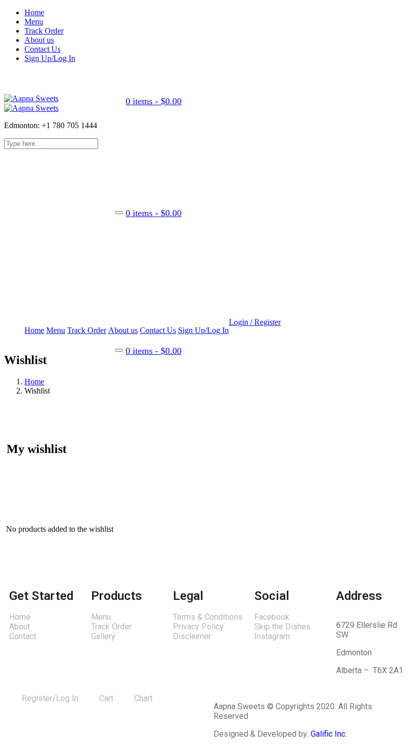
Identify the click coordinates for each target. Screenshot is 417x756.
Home (34, 12)
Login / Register (255, 322)
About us (39, 40)
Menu (33, 21)
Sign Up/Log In (49, 58)
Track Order (44, 30)
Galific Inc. (329, 734)
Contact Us (42, 49)
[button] (152, 101)
